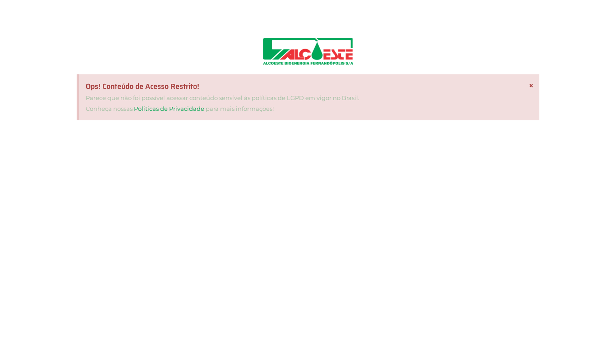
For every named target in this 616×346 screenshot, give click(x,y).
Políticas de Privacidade (169, 108)
